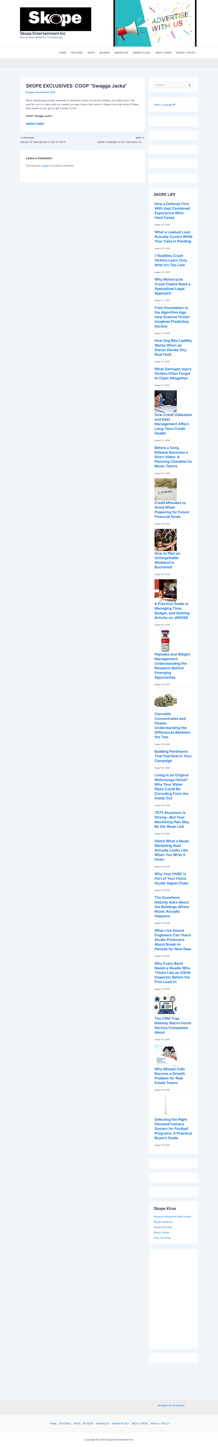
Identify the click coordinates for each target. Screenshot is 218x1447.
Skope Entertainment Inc (43, 33)
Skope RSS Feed (163, 1227)
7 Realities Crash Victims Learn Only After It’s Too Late (171, 260)
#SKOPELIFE (102, 1423)
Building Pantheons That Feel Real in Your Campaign (173, 756)
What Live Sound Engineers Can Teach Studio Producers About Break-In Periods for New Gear (173, 939)
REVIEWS (88, 1423)
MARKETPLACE (120, 1423)
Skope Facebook (163, 1221)
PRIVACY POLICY (160, 1423)
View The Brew (162, 1237)
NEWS (77, 1423)
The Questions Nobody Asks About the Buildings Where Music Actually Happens (172, 906)
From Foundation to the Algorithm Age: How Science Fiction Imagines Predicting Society (172, 317)
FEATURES (65, 1423)
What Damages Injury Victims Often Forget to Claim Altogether (173, 373)
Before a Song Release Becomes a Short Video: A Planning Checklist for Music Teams (173, 457)
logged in (46, 165)
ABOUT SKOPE (140, 1423)
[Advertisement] (176, 1298)
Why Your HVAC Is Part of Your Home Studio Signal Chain (171, 878)
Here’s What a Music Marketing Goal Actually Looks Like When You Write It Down (172, 850)
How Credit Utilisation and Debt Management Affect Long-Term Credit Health (173, 424)
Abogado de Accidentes (171, 1405)
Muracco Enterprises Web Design (172, 1216)
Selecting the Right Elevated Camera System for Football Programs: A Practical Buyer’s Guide (173, 1128)
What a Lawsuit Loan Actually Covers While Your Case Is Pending (173, 236)
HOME (53, 1423)
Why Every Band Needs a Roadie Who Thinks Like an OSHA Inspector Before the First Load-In (173, 972)
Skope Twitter (162, 1232)
